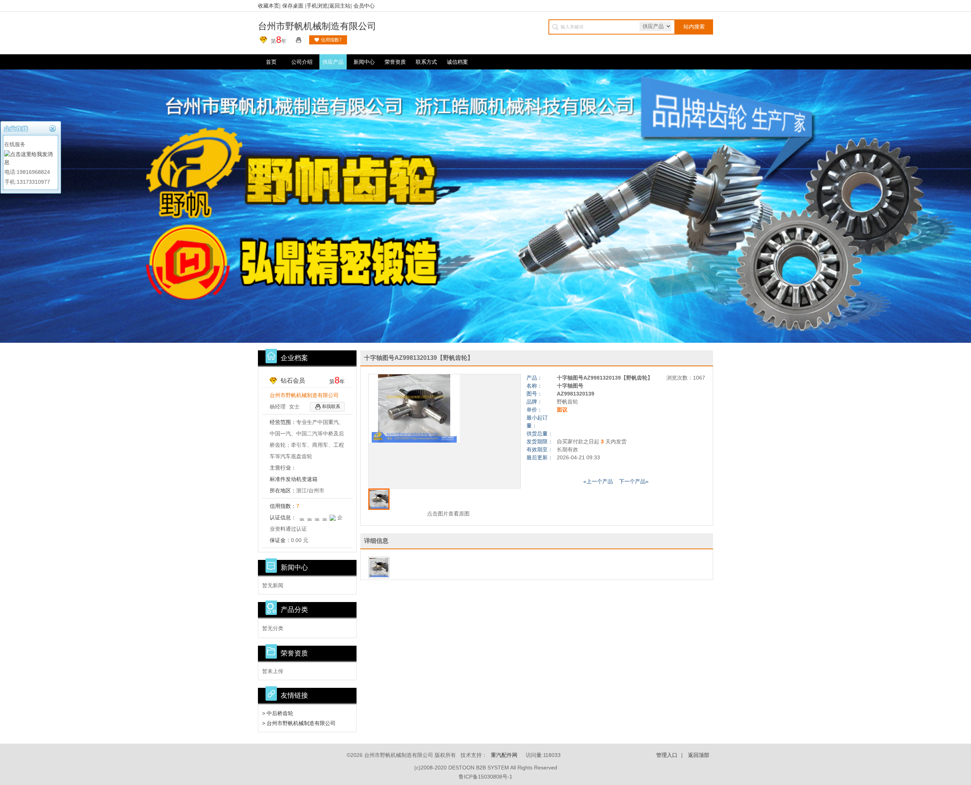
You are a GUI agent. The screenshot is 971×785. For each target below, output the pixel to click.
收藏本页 (268, 6)
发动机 (294, 479)
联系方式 (426, 62)
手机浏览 (317, 6)
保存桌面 (292, 6)
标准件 (278, 479)
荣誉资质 (395, 62)
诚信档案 (457, 62)
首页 (271, 62)
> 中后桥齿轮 (277, 713)
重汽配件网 (504, 755)
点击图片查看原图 (448, 514)
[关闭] (53, 128)
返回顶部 (698, 755)
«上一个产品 (598, 481)
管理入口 (666, 755)
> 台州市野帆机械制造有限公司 (299, 723)
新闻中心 (364, 62)
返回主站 (339, 6)
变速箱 (309, 479)
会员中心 (364, 6)
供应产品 (333, 62)
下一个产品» (634, 481)
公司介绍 (302, 62)
